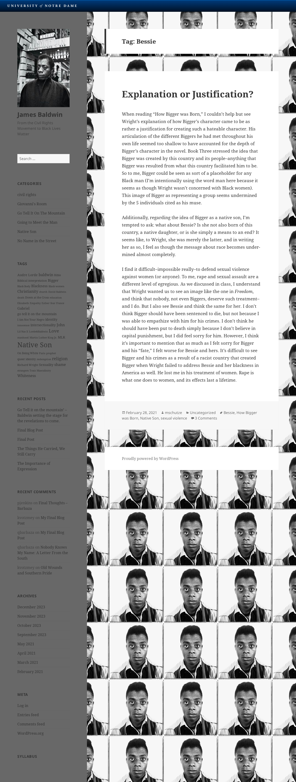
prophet (51, 353)
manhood (23, 337)
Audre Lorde (27, 275)
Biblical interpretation (32, 281)
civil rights (26, 194)
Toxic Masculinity (40, 370)
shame (60, 364)
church (43, 291)
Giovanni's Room (32, 203)
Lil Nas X (22, 331)
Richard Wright (27, 365)
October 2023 (29, 625)
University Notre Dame (42, 6)
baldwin (46, 274)
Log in (22, 705)
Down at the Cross (37, 297)
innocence (23, 325)
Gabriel (23, 308)
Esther (45, 303)
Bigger (53, 280)
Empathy (35, 303)
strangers (23, 370)
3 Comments (206, 418)
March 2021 (27, 662)
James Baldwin (40, 114)
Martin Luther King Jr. (43, 337)
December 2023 (31, 607)
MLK (61, 337)
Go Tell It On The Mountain (41, 213)
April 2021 (26, 653)
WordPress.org (30, 733)
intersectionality (43, 325)
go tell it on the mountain (37, 314)
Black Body (23, 286)
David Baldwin (57, 291)
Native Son (26, 231)
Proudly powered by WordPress (150, 458)
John (61, 324)
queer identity (26, 359)
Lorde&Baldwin (38, 331)
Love (54, 331)
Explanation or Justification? (187, 94)
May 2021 (25, 643)
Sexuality (46, 364)
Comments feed (31, 724)
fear (52, 303)
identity (51, 319)
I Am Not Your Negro (30, 320)
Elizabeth (23, 303)
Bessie (229, 412)
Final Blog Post (30, 430)
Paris (42, 353)
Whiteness (26, 375)
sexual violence (174, 418)
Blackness (39, 286)
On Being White (27, 353)
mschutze (173, 412)
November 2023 (31, 616)
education (56, 297)
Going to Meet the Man (37, 222)
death (20, 297)
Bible (57, 275)
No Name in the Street (36, 240)
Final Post (25, 439)
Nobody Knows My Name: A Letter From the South (42, 553)
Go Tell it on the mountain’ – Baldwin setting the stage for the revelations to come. (42, 415)
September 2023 (31, 634)
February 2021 (30, 671)
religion (60, 358)
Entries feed (28, 714)
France (60, 303)
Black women (56, 286)
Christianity (27, 291)
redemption (44, 359)
